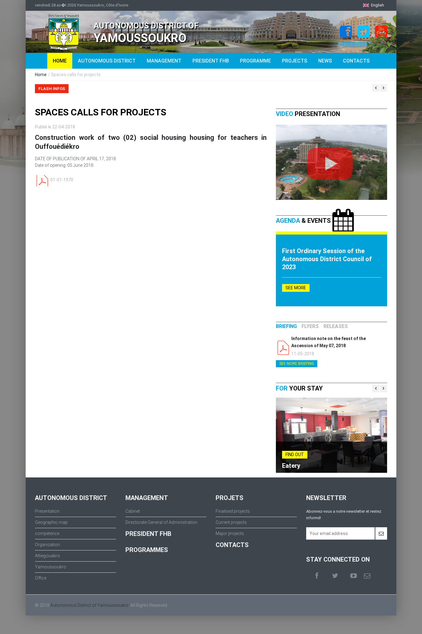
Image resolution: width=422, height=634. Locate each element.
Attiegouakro (47, 555)
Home (41, 74)
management (164, 61)
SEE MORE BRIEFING (296, 363)
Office (40, 578)
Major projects (230, 533)
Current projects (231, 522)
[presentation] (286, 326)
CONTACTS (232, 545)
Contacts (356, 61)
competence (47, 533)
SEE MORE (295, 287)
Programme (255, 61)
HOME (60, 61)
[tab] (286, 326)
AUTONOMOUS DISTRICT (107, 61)
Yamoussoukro (50, 566)
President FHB (210, 61)
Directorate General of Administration (161, 522)
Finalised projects (233, 511)
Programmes (146, 550)
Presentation (47, 511)
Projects (294, 61)
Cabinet (132, 511)
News (325, 61)
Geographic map (51, 522)
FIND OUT (294, 454)
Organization (47, 544)
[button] (373, 5)
